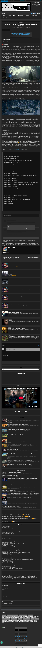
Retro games (17, 620)
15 (24, 636)
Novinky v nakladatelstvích (6, 619)
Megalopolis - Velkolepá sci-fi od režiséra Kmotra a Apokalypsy (16, 328)
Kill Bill (12, 580)
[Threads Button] (34, 13)
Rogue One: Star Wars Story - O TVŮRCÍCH (12, 162)
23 (26, 638)
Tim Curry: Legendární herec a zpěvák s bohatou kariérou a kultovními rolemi (22, 478)
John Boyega (12, 244)
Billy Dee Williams (19, 243)
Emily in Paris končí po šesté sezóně (9, 490)
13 (21, 636)
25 (17, 640)
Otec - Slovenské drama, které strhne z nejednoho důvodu (12, 512)
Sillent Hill (8, 526)
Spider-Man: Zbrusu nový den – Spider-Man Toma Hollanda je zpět (19, 439)
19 (19, 638)
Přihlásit (3, 585)
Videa (19, 621)
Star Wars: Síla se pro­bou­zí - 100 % (10, 205)
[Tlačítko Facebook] (33, 13)
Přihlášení (38, 345)
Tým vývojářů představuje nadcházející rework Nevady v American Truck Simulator (23, 493)
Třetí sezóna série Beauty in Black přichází (10, 475)
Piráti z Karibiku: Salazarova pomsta (25, 576)
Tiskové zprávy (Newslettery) (6, 621)
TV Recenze (16, 621)
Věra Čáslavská (8, 560)
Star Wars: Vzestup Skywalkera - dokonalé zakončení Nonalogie (21, 24)
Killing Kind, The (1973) (10, 578)
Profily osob (20, 619)
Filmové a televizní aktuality (15, 266)
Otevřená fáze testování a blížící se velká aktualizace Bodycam (19, 497)
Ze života (35, 621)
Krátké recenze (28, 617)
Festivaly (20, 615)
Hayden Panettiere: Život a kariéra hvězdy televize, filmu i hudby (19, 464)
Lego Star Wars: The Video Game (10, 158)
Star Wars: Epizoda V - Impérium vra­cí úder (11, 190)
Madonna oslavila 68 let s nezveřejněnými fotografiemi (17, 424)
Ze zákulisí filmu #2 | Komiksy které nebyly (13, 550)
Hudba (3, 617)
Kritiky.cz (36, 2)
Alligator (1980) (8, 538)
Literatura (21, 15)
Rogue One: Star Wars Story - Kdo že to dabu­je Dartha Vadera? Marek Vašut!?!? (18, 160)
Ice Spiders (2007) (9, 542)
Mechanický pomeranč (10, 533)
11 (17, 636)
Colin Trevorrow (25, 243)
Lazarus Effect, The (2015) (10, 561)
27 (21, 640)
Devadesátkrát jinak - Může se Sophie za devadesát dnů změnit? (25, 577)
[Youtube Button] (37, 13)
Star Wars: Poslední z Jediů (9, 197)
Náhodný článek (6, 17)
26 (19, 640)
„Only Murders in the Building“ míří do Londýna (11, 506)
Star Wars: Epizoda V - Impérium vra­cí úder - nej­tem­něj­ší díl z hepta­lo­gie (17, 191)
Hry (15, 15)
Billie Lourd (14, 243)
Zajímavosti (23, 621)
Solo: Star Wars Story (7, 166)
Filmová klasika (25, 615)
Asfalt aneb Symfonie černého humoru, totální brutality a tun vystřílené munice (20, 559)
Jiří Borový (13, 27)
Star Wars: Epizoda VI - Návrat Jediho (10, 193)
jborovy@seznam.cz (9, 603)
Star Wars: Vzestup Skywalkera (16, 149)
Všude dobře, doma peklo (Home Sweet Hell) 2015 (10, 514)
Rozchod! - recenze (9, 532)
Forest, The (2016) (9, 551)
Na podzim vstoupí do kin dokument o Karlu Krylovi (15, 543)
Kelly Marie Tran (23, 244)
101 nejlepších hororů (10, 615)
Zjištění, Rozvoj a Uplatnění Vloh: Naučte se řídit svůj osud (12, 516)
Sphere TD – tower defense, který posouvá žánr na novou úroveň (19, 444)
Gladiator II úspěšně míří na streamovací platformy (15, 296)
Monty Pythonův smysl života (12, 449)
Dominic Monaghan (5, 244)
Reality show (25, 619)
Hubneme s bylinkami (24, 578)
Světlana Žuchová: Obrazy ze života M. (12, 553)
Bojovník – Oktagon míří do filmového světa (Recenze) (17, 434)
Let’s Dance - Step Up (10, 527)
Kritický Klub (17, 617)
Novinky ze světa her (14, 619)
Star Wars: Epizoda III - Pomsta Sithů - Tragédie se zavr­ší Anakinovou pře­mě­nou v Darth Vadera (21, 182)
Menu (4, 13)
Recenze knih (37, 619)
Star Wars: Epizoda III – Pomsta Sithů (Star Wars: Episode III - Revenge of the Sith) (18, 184)
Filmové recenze (21, 22)
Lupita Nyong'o (33, 244)
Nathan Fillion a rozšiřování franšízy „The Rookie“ (11, 472)
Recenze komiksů (4, 620)
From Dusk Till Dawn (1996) (11, 567)
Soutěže (28, 620)
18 (17, 638)
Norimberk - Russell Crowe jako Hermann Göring (14, 312)
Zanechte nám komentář (26, 27)
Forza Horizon (8, 566)
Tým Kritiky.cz (28, 15)
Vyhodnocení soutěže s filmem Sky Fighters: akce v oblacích (16, 531)
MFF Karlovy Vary (33, 617)
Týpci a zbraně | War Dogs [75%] (11, 541)
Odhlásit (6, 585)
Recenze (29, 619)
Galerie (26, 616)
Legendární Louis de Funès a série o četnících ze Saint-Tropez (18, 429)
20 (21, 638)
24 (15, 640)
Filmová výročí (30, 615)
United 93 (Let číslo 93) (10, 528)
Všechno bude (5, 577)
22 (24, 638)
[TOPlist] (3, 627)
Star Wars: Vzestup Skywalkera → (34, 257)
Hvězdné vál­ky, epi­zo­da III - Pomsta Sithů (11, 156)
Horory (35, 616)
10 (15, 636)
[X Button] (31, 13)
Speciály (31, 620)
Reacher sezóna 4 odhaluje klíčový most (9, 482)
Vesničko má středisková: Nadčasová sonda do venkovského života (19, 460)
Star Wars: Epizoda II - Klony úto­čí (10, 178)
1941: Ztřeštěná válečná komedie (13, 419)
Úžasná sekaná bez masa (10, 558)
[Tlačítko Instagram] (35, 13)
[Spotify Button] (38, 13)
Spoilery (35, 620)
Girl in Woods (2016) (9, 554)
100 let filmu (4, 615)
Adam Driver (9, 243)
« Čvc (16, 644)
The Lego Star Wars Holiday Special (10, 208)
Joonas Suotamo (17, 244)
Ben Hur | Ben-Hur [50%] (10, 546)
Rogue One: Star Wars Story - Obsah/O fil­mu (12, 164)
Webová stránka (6, 252)
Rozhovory (21, 620)
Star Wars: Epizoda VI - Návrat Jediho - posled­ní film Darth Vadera (15, 195)
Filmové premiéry (13, 616)
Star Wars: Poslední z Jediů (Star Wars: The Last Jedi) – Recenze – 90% (17, 199)
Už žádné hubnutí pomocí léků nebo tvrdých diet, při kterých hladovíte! (18, 552)
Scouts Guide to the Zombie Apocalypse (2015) (14, 549)
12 (19, 636)
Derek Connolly (36, 243)
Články (3, 622)
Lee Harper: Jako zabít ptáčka (11, 562)
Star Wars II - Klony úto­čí (8, 167)
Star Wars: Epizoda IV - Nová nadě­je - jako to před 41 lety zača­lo (15, 188)
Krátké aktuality (22, 617)
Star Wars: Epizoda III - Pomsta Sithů (10, 180)
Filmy (4, 15)
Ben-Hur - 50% (8, 544)
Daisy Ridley (31, 243)
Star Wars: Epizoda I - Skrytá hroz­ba (10, 169)
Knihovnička (12, 617)
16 (26, 636)
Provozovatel (34, 15)
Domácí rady (16, 615)
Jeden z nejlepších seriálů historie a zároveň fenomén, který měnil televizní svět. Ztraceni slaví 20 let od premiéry (23, 336)
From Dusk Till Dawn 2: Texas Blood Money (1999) (14, 568)
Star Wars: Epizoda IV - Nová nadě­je (10, 186)
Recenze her (32, 619)
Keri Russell (29, 244)
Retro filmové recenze (11, 620)
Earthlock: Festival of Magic (10, 565)
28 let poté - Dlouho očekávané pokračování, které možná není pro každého (15, 518)
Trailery (12, 621)
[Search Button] (39, 13)
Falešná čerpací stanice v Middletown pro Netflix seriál (15, 304)
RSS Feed (3, 589)
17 (15, 638)
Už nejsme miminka (9, 545)
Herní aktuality (30, 616)
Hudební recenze (7, 617)
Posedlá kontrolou (10, 320)
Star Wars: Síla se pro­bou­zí (8, 201)
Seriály (9, 15)
